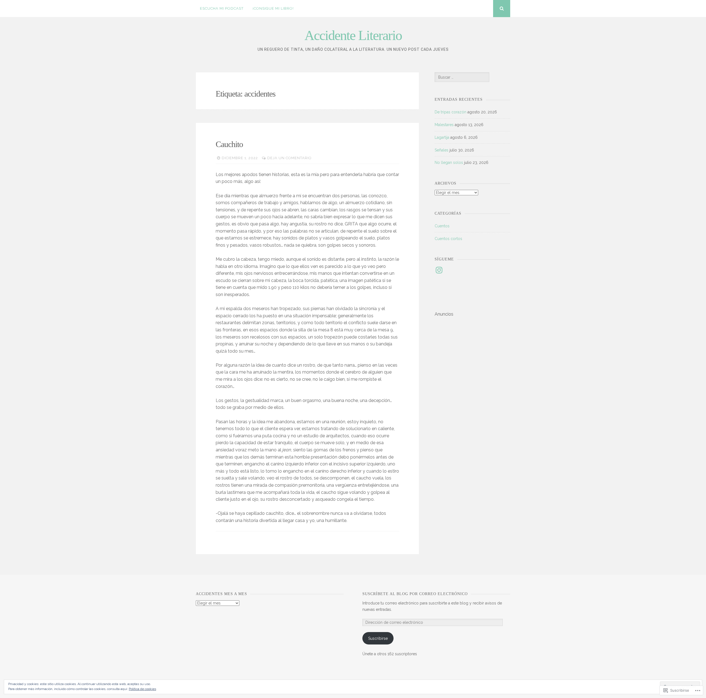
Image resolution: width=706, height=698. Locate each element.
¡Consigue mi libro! (273, 8)
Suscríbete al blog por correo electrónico (415, 594)
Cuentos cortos (448, 238)
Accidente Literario (353, 35)
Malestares (444, 124)
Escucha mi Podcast (222, 8)
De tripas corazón (450, 112)
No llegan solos (449, 162)
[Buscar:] (462, 77)
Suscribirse (378, 638)
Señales (441, 150)
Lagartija (442, 137)
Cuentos (442, 226)
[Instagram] (439, 270)
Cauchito (229, 144)
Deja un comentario (289, 158)
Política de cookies (142, 689)
